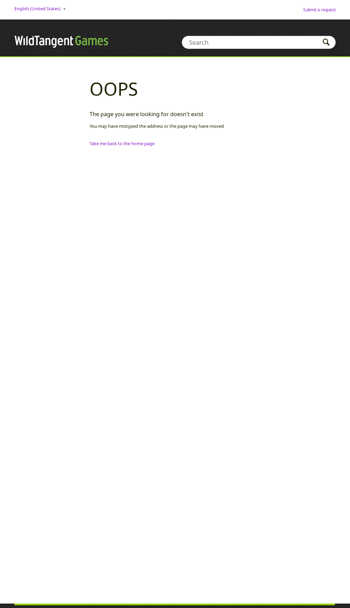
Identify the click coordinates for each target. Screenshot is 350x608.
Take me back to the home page (122, 143)
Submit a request (319, 10)
